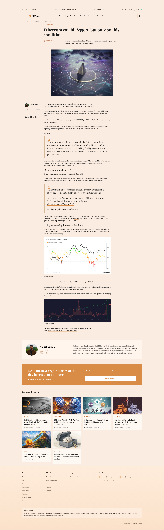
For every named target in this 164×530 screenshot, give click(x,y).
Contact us (49, 484)
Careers (48, 490)
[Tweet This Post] (30, 121)
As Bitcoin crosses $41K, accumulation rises (62, 330)
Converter (83, 16)
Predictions (73, 16)
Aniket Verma (34, 104)
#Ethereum (52, 189)
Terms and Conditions (76, 477)
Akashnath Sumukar (29, 427)
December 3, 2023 (73, 209)
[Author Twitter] (42, 352)
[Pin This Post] (34, 121)
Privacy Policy (127, 523)
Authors (48, 487)
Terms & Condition (137, 523)
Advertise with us (51, 480)
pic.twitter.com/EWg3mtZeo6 (60, 204)
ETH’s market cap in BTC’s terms (85, 282)
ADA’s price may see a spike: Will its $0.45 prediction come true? (71, 328)
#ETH (87, 198)
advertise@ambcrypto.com (109, 481)
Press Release (26, 497)
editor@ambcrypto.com (128, 477)
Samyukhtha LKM (119, 427)
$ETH (63, 189)
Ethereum (48, 24)
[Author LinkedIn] (46, 352)
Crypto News (58, 451)
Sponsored (25, 501)
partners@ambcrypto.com (109, 477)
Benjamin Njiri (58, 427)
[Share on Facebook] (26, 121)
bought (76, 218)
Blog (66, 16)
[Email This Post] (37, 121)
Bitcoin (26, 416)
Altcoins (117, 416)
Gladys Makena (89, 427)
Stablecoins (57, 416)
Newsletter (100, 16)
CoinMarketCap (51, 122)
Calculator (91, 16)
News (61, 16)
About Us (49, 477)
